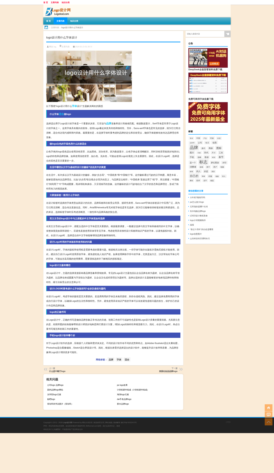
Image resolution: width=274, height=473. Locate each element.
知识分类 (66, 2)
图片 (192, 152)
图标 (218, 148)
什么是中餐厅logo (57, 371)
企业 (219, 138)
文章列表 (55, 2)
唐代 (203, 148)
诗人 (223, 176)
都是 (212, 180)
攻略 (199, 157)
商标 (211, 148)
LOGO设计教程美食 (199, 215)
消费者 (193, 166)
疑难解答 (116, 422)
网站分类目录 (87, 422)
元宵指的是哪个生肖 (199, 206)
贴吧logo (51, 399)
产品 (205, 138)
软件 (198, 180)
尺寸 (213, 152)
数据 (207, 157)
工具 (221, 152)
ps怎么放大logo (197, 201)
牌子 (208, 167)
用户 (215, 167)
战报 (192, 224)
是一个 (193, 162)
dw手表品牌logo (124, 399)
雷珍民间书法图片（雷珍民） (60, 403)
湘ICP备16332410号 (129, 422)
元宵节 (192, 143)
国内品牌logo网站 (55, 389)
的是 (206, 171)
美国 (213, 171)
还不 (205, 180)
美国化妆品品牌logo (168, 371)
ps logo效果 (122, 384)
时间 (213, 157)
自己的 (194, 176)
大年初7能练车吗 (197, 197)
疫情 (191, 171)
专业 (191, 138)
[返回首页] (268, 407)
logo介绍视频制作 (198, 220)
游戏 (201, 167)
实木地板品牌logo (198, 211)
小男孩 (228, 422)
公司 (200, 142)
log (55, 47)
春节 (221, 157)
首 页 (45, 2)
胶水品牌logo (123, 403)
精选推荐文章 (99, 422)
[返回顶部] (268, 422)
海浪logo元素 (123, 394)
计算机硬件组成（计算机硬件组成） (133, 389)
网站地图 (108, 422)
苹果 (203, 176)
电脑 (222, 167)
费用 (191, 180)
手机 (192, 157)
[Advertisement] (85, 453)
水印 (224, 162)
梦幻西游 (215, 162)
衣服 (210, 176)
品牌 (108, 123)
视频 (217, 176)
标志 (203, 162)
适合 (61, 114)
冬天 (207, 142)
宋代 (206, 152)
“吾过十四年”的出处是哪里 (201, 229)
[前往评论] (268, 414)
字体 (74, 106)
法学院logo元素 (54, 394)
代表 (212, 138)
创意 (214, 142)
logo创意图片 (196, 233)
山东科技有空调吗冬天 (200, 238)
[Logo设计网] (58, 5)
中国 (198, 138)
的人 (198, 171)
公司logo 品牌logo (55, 384)
